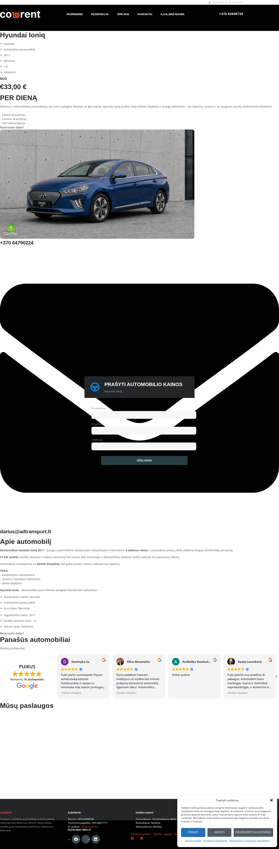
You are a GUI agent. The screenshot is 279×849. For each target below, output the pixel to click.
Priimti (193, 832)
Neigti (219, 832)
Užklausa (144, 460)
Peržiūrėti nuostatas (253, 832)
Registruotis (236, 2)
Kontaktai (145, 14)
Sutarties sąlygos (162, 834)
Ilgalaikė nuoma (172, 14)
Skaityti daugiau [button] (71, 692)
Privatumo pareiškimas (215, 840)
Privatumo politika (141, 834)
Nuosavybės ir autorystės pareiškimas (249, 840)
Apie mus (123, 14)
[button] (271, 800)
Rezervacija (100, 14)
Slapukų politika (193, 840)
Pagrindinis (75, 14)
